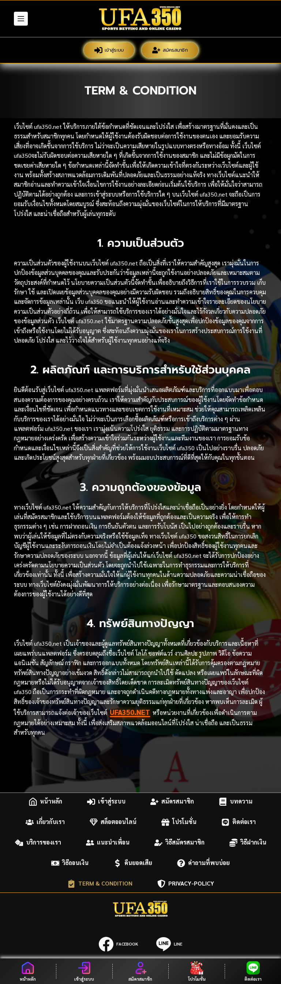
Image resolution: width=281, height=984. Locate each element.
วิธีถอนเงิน (75, 863)
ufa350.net (130, 712)
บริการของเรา (43, 842)
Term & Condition (105, 883)
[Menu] (21, 19)
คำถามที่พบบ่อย (209, 863)
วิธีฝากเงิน (253, 842)
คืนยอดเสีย (138, 863)
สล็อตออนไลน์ (118, 822)
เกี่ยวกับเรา (51, 822)
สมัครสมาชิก (175, 49)
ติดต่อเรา (244, 822)
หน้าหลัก (51, 801)
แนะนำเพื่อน (113, 842)
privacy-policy (191, 883)
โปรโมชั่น (184, 822)
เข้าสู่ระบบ (114, 49)
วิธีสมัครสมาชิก (185, 842)
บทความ (241, 801)
